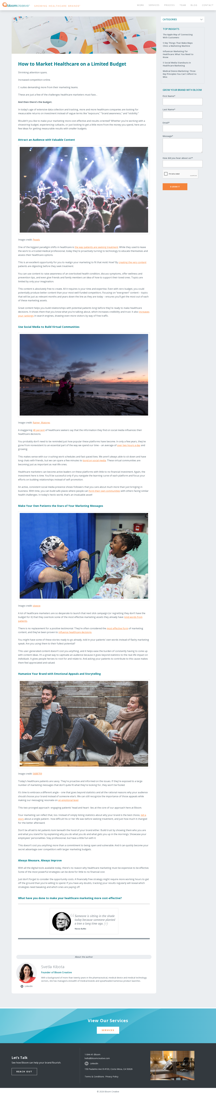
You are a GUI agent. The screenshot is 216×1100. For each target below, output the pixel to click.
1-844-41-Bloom (92, 1054)
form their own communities (104, 491)
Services (108, 1030)
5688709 (37, 773)
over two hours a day (128, 445)
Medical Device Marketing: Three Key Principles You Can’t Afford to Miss (179, 74)
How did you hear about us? (178, 158)
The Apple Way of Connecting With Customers (178, 36)
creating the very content (132, 262)
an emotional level (68, 800)
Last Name (169, 109)
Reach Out (24, 1071)
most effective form (117, 628)
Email (166, 122)
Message (168, 136)
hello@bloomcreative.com (97, 1058)
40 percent (39, 430)
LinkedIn (94, 1063)
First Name (169, 96)
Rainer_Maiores (41, 422)
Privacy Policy (111, 1076)
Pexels (36, 239)
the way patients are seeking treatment (96, 247)
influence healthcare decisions (75, 632)
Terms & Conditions (95, 1076)
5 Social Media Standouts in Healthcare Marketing (177, 64)
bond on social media (94, 460)
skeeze (36, 605)
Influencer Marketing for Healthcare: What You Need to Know (178, 54)
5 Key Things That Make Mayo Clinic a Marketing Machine (178, 44)
